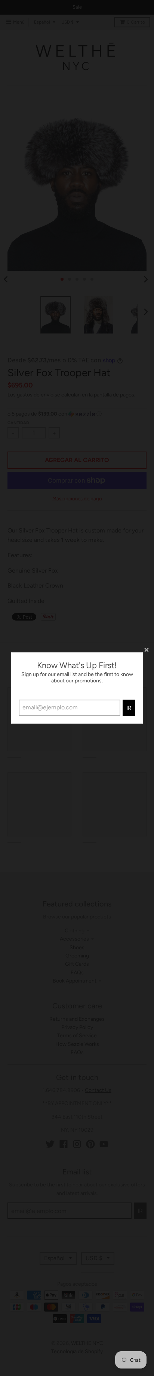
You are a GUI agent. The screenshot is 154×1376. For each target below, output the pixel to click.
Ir (129, 708)
